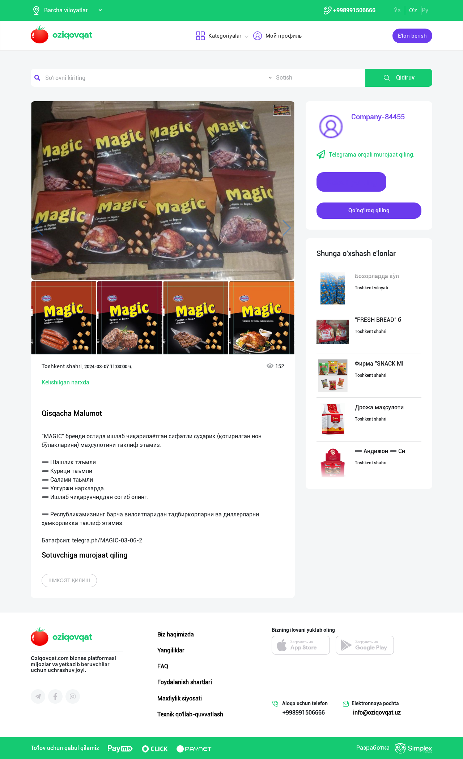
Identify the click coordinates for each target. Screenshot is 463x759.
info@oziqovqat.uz (377, 712)
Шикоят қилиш (69, 580)
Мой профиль (284, 36)
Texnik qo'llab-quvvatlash (190, 714)
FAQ (162, 666)
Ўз (397, 10)
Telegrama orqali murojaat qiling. (372, 154)
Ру (425, 10)
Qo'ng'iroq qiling (369, 210)
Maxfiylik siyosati (179, 698)
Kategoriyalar (224, 36)
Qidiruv (405, 77)
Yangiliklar (170, 650)
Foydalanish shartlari (184, 682)
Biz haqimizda (175, 634)
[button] (282, 110)
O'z (413, 10)
